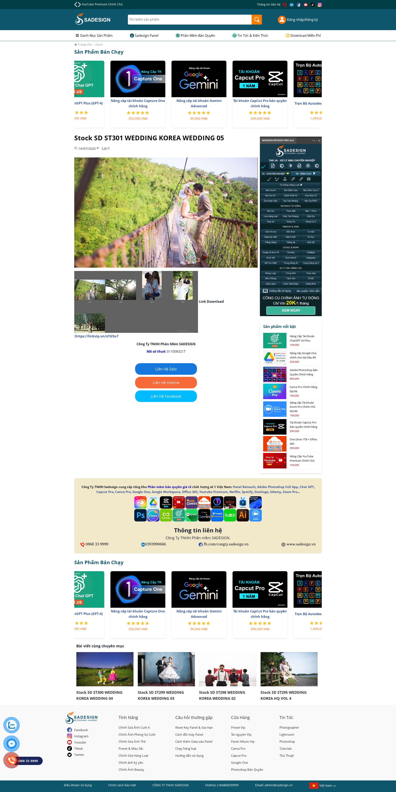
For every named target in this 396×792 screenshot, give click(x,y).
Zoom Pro (290, 492)
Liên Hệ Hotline (166, 382)
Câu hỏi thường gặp (194, 717)
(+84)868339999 (228, 785)
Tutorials (285, 748)
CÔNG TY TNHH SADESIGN (170, 785)
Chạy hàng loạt (185, 748)
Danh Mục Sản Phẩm (96, 35)
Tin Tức (286, 717)
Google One (141, 492)
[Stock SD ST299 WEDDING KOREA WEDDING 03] (166, 669)
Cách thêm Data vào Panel (193, 741)
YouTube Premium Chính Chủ (102, 4)
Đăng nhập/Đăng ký (302, 19)
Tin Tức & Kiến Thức (252, 35)
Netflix (234, 492)
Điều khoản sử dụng (78, 785)
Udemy (275, 492)
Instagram (81, 736)
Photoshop (287, 741)
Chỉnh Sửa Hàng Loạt (133, 755)
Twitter (79, 755)
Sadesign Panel (146, 35)
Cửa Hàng (240, 717)
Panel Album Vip (243, 741)
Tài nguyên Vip (241, 734)
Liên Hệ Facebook (166, 396)
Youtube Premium (213, 492)
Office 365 (190, 492)
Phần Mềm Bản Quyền (198, 35)
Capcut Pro (104, 492)
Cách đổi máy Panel (189, 734)
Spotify (247, 492)
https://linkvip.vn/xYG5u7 (96, 336)
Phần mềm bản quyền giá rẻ (169, 487)
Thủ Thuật (286, 755)
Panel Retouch (244, 487)
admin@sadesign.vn (279, 785)
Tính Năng (128, 717)
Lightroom (286, 734)
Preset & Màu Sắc (131, 748)
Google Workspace (166, 492)
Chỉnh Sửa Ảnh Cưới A (134, 727)
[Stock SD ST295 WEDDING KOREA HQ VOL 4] (289, 669)
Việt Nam (325, 785)
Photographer (289, 727)
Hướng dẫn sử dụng (189, 755)
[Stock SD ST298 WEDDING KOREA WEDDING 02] (227, 669)
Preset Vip (238, 727)
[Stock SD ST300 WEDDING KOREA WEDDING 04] (105, 669)
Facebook (81, 730)
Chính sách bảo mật (122, 785)
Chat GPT (307, 487)
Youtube (80, 742)
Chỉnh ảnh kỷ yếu (131, 762)
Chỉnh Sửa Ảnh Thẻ (132, 741)
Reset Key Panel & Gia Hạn (194, 727)
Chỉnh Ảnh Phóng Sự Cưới (137, 734)
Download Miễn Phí (306, 35)
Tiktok (78, 748)
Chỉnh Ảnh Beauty (131, 769)
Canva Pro (123, 492)
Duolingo (261, 492)
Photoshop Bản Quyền (247, 769)
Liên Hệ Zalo (166, 368)
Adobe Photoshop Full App (277, 487)
